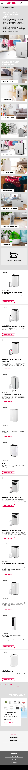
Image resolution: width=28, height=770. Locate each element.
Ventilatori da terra (9, 117)
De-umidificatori (7, 154)
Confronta (5, 272)
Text (15, 759)
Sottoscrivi (13, 762)
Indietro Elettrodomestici (8, 7)
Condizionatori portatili (10, 81)
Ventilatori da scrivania (10, 136)
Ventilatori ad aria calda (10, 226)
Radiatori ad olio (8, 190)
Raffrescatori (7, 99)
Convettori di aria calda (10, 208)
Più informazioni (8, 301)
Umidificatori (6, 244)
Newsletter (14, 753)
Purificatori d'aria (8, 172)
